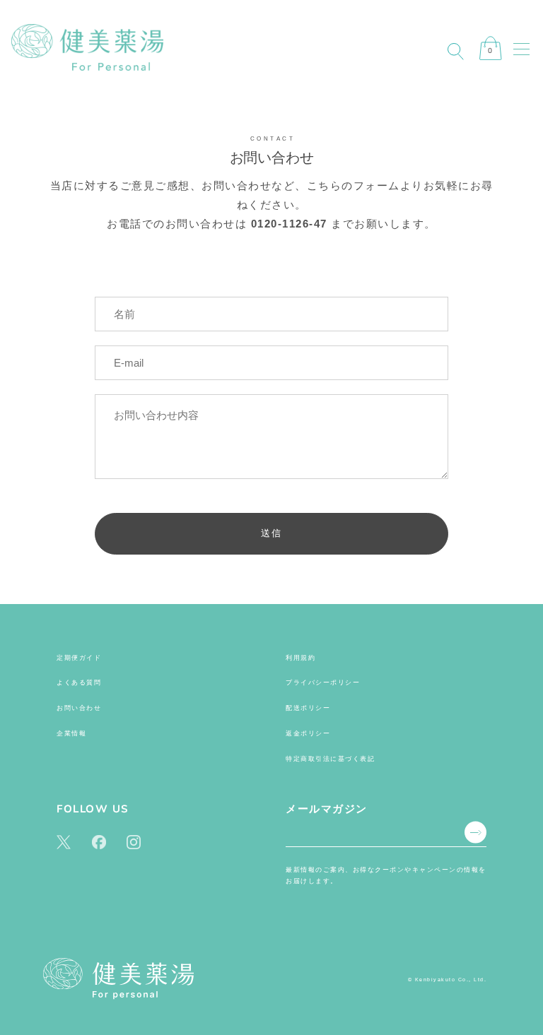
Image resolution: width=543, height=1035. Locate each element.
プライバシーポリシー (323, 682)
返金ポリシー (308, 733)
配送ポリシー (308, 707)
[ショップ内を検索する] (455, 51)
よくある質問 (79, 682)
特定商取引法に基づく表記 (330, 758)
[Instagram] (134, 841)
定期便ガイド (79, 657)
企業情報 (71, 733)
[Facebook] (99, 841)
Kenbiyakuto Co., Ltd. (451, 979)
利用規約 (300, 657)
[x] (64, 841)
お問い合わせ (79, 707)
